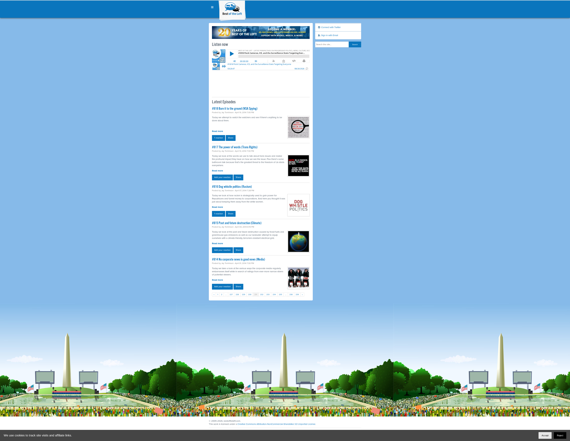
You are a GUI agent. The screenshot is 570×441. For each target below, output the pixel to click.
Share (230, 138)
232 (261, 294)
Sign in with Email (329, 35)
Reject (560, 435)
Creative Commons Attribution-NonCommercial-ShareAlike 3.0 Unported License (276, 424)
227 (231, 294)
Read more (217, 131)
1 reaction (218, 138)
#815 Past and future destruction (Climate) (236, 223)
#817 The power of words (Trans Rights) (234, 147)
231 (255, 294)
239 (297, 294)
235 (280, 294)
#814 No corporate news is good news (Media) (238, 259)
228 (237, 294)
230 (249, 294)
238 (291, 294)
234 (274, 294)
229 (243, 294)
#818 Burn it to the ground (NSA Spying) (234, 109)
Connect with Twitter (331, 27)
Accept (545, 435)
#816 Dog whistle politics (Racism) (232, 187)
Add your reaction (222, 177)
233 (268, 294)
